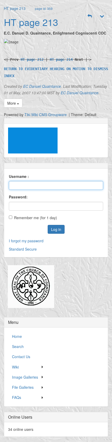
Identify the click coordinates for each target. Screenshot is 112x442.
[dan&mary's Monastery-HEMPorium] (29, 286)
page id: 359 (44, 8)
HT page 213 (15, 8)
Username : (19, 176)
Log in (56, 229)
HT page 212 (32, 59)
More (12, 103)
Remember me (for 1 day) (35, 217)
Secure (31, 249)
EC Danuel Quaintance (42, 86)
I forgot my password (26, 240)
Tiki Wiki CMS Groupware (46, 114)
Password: (18, 196)
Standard (16, 249)
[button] (90, 16)
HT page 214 (61, 59)
